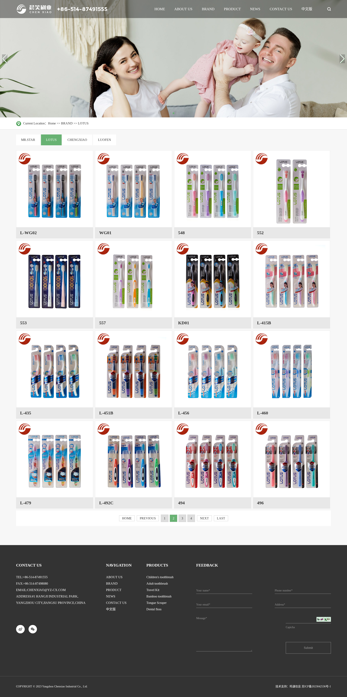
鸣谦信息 (295, 686)
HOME (127, 518)
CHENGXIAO (77, 139)
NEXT (204, 518)
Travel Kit (152, 590)
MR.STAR (28, 139)
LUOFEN (104, 139)
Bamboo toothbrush (158, 596)
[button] (342, 58)
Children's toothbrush (160, 577)
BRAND (67, 123)
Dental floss (153, 609)
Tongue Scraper (156, 602)
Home (52, 123)
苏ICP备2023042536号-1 (316, 686)
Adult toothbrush (157, 583)
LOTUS (83, 123)
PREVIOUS (148, 518)
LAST (221, 518)
